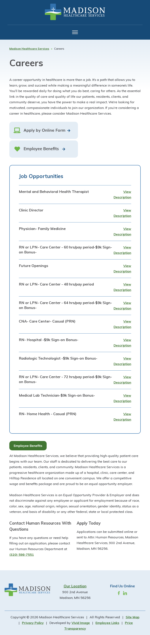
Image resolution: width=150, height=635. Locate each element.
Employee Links (107, 623)
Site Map (132, 617)
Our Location (75, 586)
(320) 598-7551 (21, 554)
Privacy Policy (33, 623)
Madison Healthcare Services (75, 12)
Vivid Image (81, 623)
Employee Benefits (28, 446)
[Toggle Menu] (75, 32)
